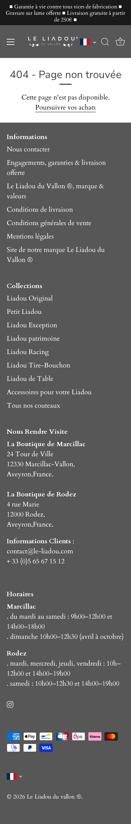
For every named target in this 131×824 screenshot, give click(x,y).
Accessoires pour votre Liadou (49, 392)
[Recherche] (105, 43)
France (42, 474)
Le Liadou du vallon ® (54, 797)
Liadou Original (30, 298)
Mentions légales (30, 236)
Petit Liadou (24, 311)
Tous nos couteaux (33, 405)
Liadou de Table (30, 378)
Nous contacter (28, 149)
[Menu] (10, 42)
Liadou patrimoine (33, 338)
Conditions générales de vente (49, 222)
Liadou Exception (32, 325)
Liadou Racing (28, 351)
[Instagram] (10, 703)
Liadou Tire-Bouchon (38, 365)
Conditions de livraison (40, 209)
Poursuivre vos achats (65, 107)
